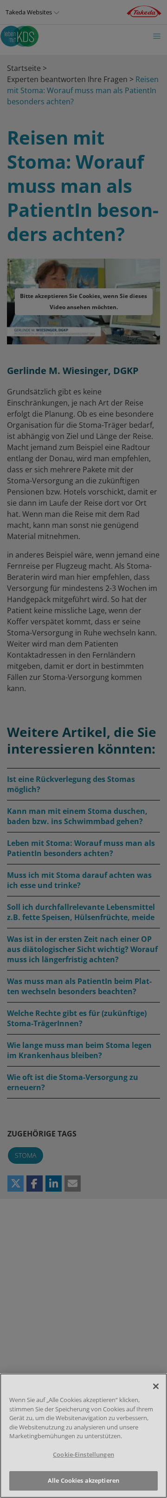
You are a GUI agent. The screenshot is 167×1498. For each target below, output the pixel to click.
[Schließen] (156, 1386)
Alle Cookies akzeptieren (83, 1480)
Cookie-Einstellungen (83, 1454)
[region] (83, 1435)
